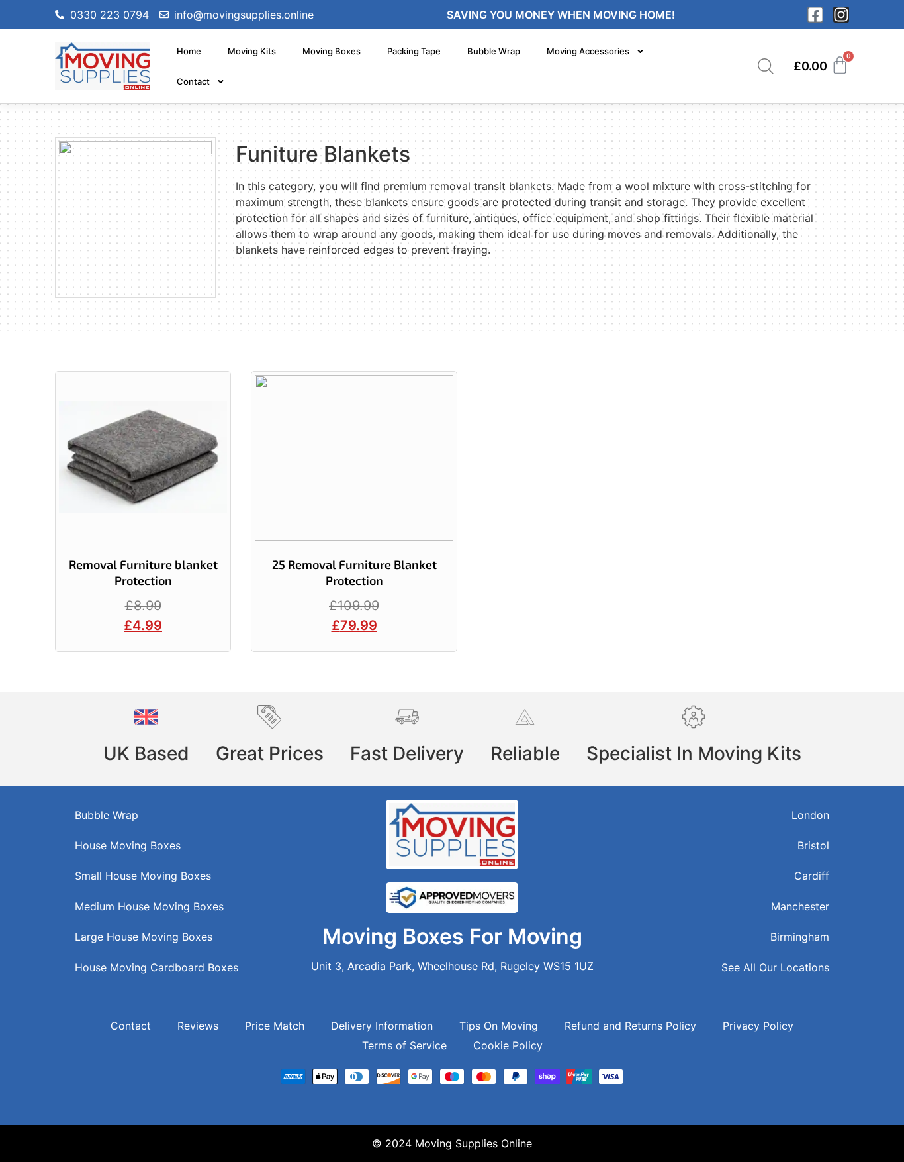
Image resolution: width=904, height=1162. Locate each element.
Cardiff (811, 875)
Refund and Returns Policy (630, 1025)
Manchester (800, 906)
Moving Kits (252, 51)
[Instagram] (841, 15)
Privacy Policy (758, 1025)
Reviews (197, 1025)
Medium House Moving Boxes (149, 906)
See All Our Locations (775, 967)
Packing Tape (414, 51)
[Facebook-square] (815, 15)
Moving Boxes (331, 51)
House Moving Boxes (128, 845)
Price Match (274, 1025)
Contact (193, 81)
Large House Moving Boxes (143, 936)
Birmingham (799, 936)
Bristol (813, 845)
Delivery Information (382, 1025)
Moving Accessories (588, 51)
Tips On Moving (498, 1025)
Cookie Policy (508, 1045)
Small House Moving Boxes (143, 875)
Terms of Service (404, 1045)
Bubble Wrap (493, 51)
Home (189, 51)
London (810, 814)
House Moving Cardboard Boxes (156, 967)
